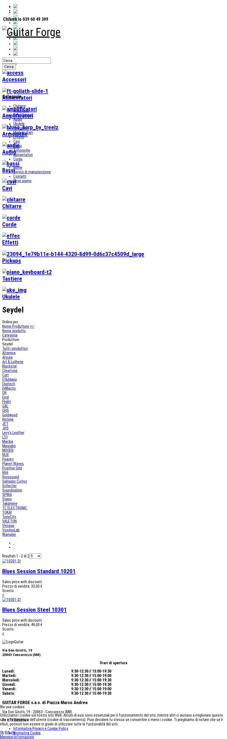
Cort (5, 375)
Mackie (7, 441)
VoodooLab (11, 530)
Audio (17, 119)
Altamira (9, 353)
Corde (17, 159)
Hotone (8, 419)
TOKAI (7, 512)
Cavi (16, 141)
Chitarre (19, 106)
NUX (5, 455)
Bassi (17, 146)
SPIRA (7, 494)
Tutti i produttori (15, 348)
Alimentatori (23, 155)
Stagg (7, 499)
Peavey (8, 459)
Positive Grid (12, 468)
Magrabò (9, 446)
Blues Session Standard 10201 (39, 571)
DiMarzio (9, 388)
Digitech (8, 384)
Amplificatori (23, 115)
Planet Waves (13, 463)
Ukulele (19, 124)
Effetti (18, 137)
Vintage (8, 525)
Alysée (7, 357)
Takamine (9, 503)
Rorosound (10, 477)
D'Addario (9, 379)
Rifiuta (10, 732)
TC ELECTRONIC (14, 508)
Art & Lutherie (13, 362)
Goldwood (9, 415)
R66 (5, 472)
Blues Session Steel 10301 (34, 609)
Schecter (9, 486)
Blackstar (9, 366)
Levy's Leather (13, 432)
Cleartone (9, 370)
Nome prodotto (14, 331)
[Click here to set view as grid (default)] (13, 543)
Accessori (21, 110)
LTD (5, 437)
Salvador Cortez (14, 481)
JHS (5, 428)
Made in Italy (23, 132)
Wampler (9, 534)
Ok (2, 732)
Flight (6, 401)
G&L (5, 406)
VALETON (9, 521)
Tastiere (19, 128)
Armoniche (21, 150)
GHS (5, 410)
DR (4, 393)
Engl (5, 397)
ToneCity (9, 517)
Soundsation (12, 490)
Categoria (9, 335)
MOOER (8, 450)
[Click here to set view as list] (13, 547)
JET (5, 424)
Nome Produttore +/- (18, 326)
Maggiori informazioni (17, 737)
